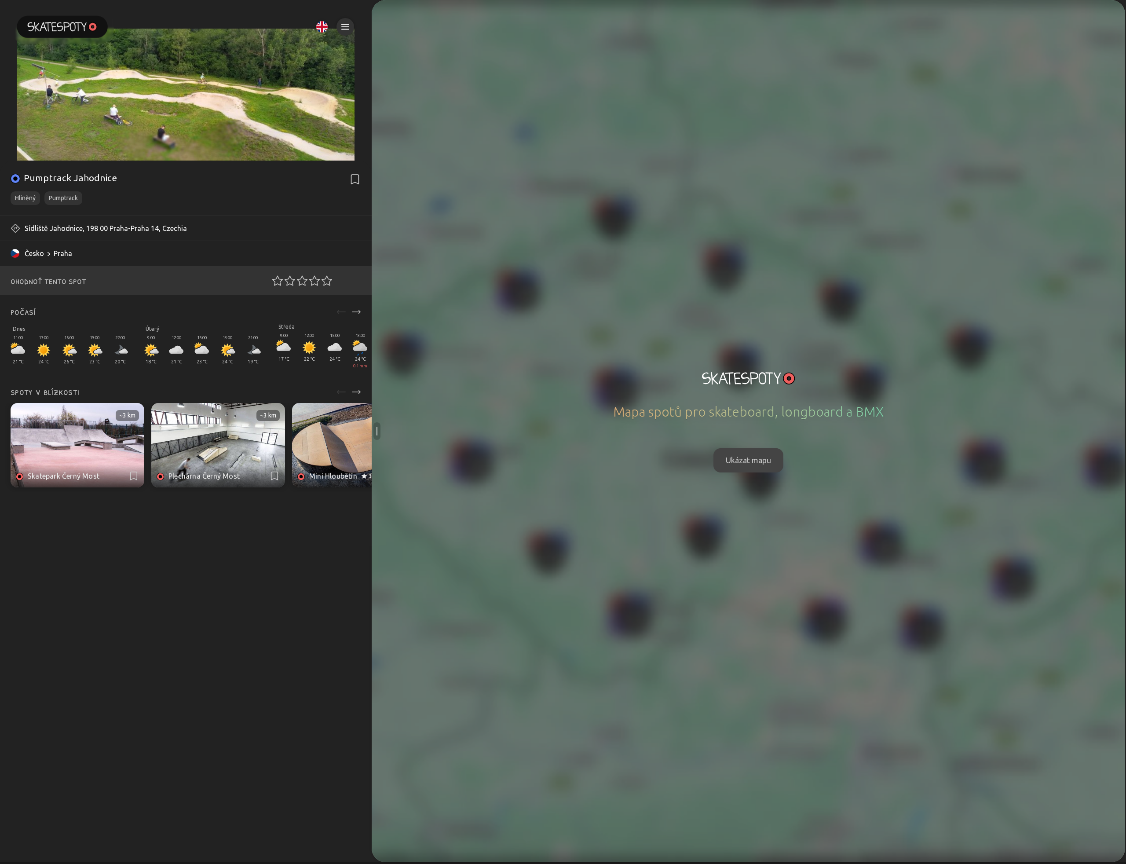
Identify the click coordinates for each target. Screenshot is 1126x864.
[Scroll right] (356, 312)
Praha (63, 253)
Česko (34, 253)
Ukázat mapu (748, 460)
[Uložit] (355, 179)
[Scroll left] (341, 312)
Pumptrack (63, 197)
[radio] (275, 280)
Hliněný (25, 197)
